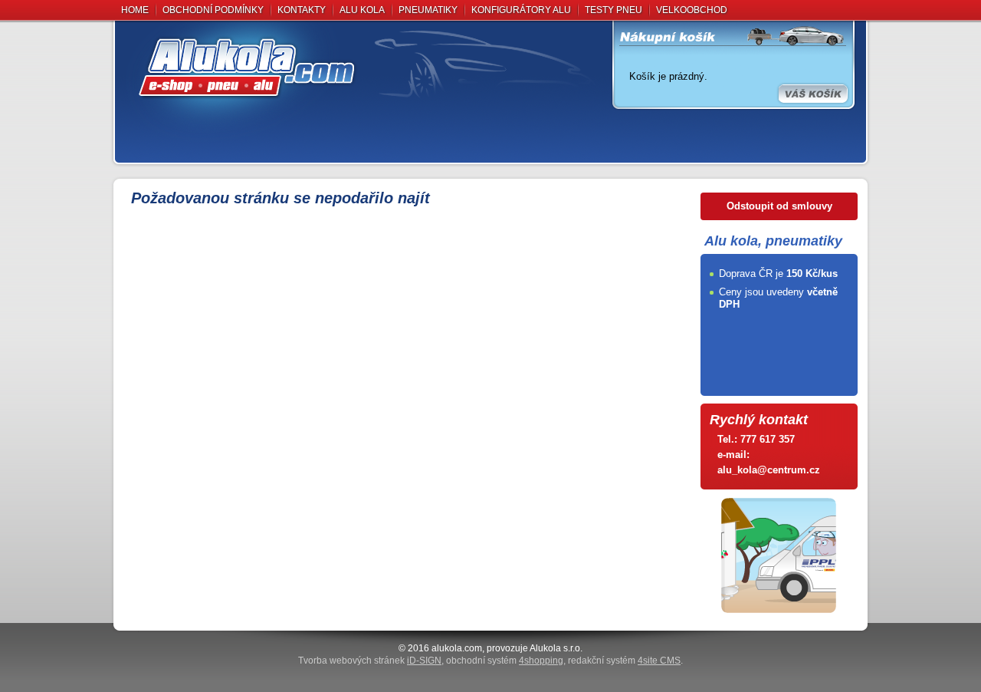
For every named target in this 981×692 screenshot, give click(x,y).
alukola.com (456, 648)
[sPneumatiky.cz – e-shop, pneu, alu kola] (364, 66)
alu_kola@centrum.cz (768, 470)
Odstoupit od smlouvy (779, 206)
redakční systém (624, 660)
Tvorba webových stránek (369, 660)
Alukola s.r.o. (556, 648)
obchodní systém (504, 660)
